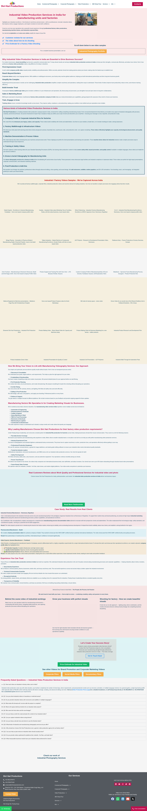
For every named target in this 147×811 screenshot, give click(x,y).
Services (105, 4)
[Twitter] (126, 784)
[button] (112, 799)
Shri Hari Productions (12, 776)
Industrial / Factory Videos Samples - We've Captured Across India (73, 180)
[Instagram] (122, 784)
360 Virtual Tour (96, 4)
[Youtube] (119, 784)
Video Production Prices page (81, 689)
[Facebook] (129, 784)
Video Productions (83, 4)
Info (112, 4)
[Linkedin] (115, 784)
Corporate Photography (67, 4)
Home (39, 4)
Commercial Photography (49, 4)
